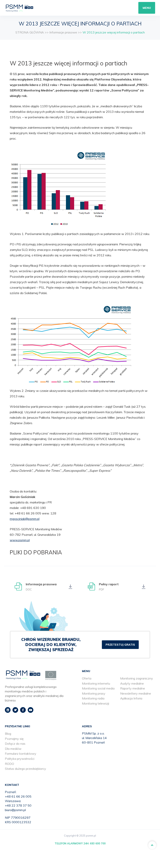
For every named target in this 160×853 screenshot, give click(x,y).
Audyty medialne (132, 683)
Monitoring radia (93, 698)
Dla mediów (13, 749)
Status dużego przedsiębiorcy (25, 769)
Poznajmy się (14, 739)
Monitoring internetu (96, 683)
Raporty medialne (132, 688)
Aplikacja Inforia (131, 698)
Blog (8, 734)
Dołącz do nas (15, 743)
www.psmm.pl (20, 540)
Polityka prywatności (19, 759)
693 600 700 (98, 843)
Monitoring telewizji (95, 703)
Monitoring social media (98, 688)
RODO (9, 764)
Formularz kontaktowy (20, 753)
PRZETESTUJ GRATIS (120, 644)
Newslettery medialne (135, 693)
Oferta (86, 678)
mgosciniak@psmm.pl (24, 519)
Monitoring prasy (93, 693)
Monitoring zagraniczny (136, 678)
